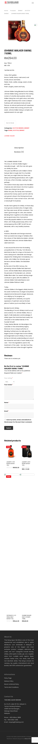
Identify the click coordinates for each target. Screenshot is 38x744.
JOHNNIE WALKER (9, 136)
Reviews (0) (19, 152)
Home (6, 10)
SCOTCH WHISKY (18, 128)
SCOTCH (16, 130)
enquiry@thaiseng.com (16, 722)
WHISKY (20, 10)
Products (13, 10)
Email (6, 411)
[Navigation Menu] (33, 3)
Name (6, 402)
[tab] (19, 148)
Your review (8, 385)
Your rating (8, 378)
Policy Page (8, 678)
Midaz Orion (28, 738)
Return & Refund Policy (11, 684)
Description (19, 148)
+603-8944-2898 (15, 717)
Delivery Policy (8, 681)
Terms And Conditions (11, 687)
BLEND (10, 130)
